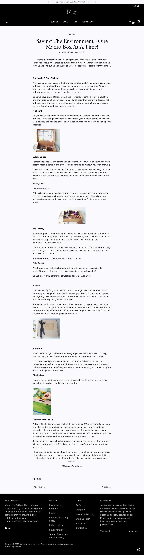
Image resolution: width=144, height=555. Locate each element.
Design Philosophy (85, 514)
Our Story (81, 509)
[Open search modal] (7, 22)
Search (52, 513)
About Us (80, 523)
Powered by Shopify (13, 546)
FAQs (78, 505)
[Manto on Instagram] (138, 6)
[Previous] (48, 2)
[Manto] (72, 13)
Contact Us (81, 528)
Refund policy (56, 525)
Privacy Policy (56, 530)
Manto (22, 544)
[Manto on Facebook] (135, 6)
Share (38, 479)
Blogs (72, 34)
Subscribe (133, 531)
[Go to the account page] (129, 22)
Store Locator (83, 519)
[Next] (95, 2)
